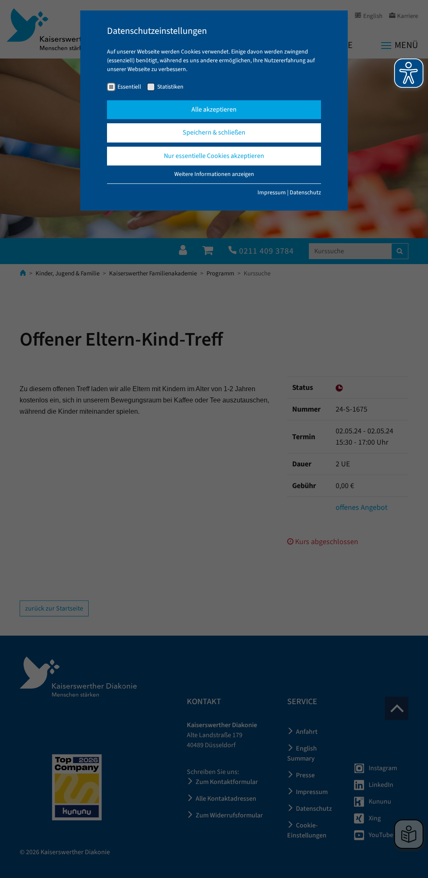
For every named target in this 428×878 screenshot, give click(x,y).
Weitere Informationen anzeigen (214, 174)
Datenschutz (305, 192)
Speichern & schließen (214, 132)
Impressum (271, 192)
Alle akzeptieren (214, 109)
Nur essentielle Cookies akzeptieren (214, 155)
